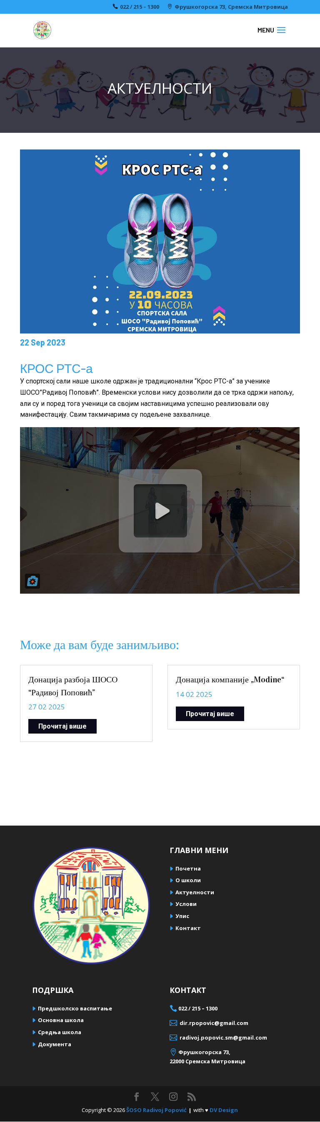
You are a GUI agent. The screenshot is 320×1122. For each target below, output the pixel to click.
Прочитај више (62, 726)
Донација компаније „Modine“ (230, 679)
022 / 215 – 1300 (139, 7)
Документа (54, 1044)
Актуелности (194, 892)
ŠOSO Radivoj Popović (156, 1110)
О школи (188, 880)
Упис (182, 916)
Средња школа (59, 1032)
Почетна (188, 868)
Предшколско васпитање (75, 1008)
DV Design (224, 1110)
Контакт (188, 928)
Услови (186, 904)
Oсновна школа (61, 1020)
